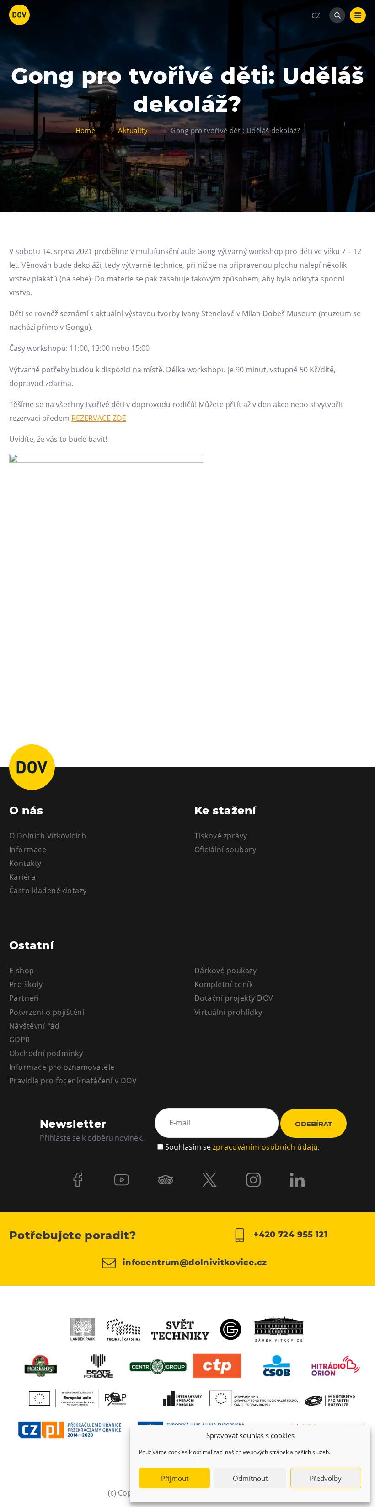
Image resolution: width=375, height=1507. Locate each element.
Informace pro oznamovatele (61, 1067)
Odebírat (313, 1124)
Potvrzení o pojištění (46, 1012)
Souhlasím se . (242, 1147)
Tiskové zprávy (220, 836)
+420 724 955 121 (289, 1235)
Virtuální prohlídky (228, 1012)
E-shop (21, 971)
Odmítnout (250, 1478)
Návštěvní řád (34, 1026)
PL (315, 43)
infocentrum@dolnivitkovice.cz (193, 1263)
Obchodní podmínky (46, 1053)
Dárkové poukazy (225, 971)
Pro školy (26, 984)
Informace (27, 849)
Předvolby (326, 1478)
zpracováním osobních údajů (265, 1147)
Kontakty (25, 863)
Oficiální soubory (225, 849)
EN (316, 59)
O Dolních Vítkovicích (47, 836)
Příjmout (174, 1478)
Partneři (24, 998)
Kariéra (22, 877)
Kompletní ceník (223, 984)
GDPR (19, 1040)
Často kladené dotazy (48, 891)
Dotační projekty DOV (233, 998)
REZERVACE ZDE (98, 418)
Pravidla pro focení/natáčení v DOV (73, 1081)
